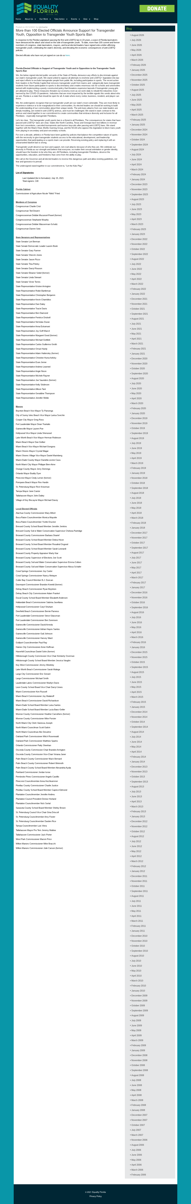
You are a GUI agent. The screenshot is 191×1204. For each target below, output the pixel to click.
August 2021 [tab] (137, 319)
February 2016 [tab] (138, 642)
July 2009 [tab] (136, 1020)
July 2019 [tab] (136, 443)
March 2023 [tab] (137, 224)
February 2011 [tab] (138, 926)
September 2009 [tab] (139, 1010)
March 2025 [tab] (137, 115)
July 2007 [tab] (136, 1130)
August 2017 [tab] (137, 552)
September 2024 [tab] (139, 144)
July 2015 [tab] (136, 677)
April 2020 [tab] (136, 398)
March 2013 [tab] (137, 806)
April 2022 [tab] (136, 279)
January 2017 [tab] (138, 587)
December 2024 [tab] (139, 129)
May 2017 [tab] (136, 567)
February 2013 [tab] (138, 811)
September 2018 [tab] (139, 488)
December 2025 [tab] (139, 75)
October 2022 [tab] (138, 249)
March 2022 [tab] (137, 284)
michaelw (43, 27)
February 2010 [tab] (138, 985)
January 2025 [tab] (138, 124)
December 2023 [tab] (139, 184)
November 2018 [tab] (139, 478)
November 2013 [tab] (139, 771)
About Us (28, 19)
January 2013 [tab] (138, 816)
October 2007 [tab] (138, 1125)
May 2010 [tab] (136, 971)
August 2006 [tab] (137, 1145)
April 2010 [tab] (136, 976)
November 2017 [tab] (139, 537)
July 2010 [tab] (136, 961)
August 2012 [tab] (137, 836)
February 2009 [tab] (138, 1045)
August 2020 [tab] (137, 378)
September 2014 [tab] (139, 727)
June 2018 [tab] (136, 503)
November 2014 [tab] (139, 717)
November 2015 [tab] (139, 657)
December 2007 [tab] (139, 1115)
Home (18, 18)
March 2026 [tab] (137, 60)
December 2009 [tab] (139, 995)
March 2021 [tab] (137, 343)
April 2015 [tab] (136, 692)
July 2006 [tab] (136, 1150)
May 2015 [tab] (136, 687)
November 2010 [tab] (139, 941)
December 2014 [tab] (139, 712)
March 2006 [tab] (137, 1170)
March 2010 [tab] (137, 980)
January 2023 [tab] (138, 234)
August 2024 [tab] (137, 149)
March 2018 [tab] (137, 518)
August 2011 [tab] (137, 896)
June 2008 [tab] (136, 1085)
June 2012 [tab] (136, 846)
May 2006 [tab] (136, 1160)
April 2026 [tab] (136, 55)
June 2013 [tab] (136, 796)
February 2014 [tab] (138, 757)
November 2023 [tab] (139, 189)
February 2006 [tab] (138, 1175)
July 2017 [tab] (136, 557)
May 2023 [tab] (136, 214)
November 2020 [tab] (139, 363)
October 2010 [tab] (138, 946)
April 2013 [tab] (136, 801)
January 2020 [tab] (138, 413)
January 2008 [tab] (138, 1110)
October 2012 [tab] (138, 831)
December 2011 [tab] (139, 876)
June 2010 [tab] (136, 966)
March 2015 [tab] (137, 697)
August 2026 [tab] (137, 35)
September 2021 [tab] (139, 314)
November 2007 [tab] (139, 1120)
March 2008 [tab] (137, 1100)
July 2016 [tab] (136, 617)
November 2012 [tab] (139, 826)
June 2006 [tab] (136, 1155)
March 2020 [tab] (137, 403)
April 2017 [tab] (136, 572)
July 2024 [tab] (136, 154)
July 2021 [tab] (136, 324)
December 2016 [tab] (139, 592)
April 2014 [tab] (136, 752)
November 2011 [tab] (139, 881)
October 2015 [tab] (138, 662)
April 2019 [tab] (136, 458)
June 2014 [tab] (136, 742)
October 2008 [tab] (138, 1065)
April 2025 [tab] (136, 110)
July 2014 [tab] (136, 737)
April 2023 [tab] (136, 219)
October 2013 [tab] (138, 776)
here (68, 55)
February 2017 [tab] (138, 582)
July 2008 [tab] (136, 1080)
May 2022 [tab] (136, 274)
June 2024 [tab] (136, 159)
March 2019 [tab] (137, 463)
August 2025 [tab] (137, 90)
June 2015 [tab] (136, 682)
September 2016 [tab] (139, 607)
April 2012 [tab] (136, 856)
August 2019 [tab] (137, 438)
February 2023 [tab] (138, 229)
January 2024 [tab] (138, 179)
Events (73, 19)
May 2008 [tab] (136, 1090)
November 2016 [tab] (139, 597)
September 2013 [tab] (139, 781)
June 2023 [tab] (136, 209)
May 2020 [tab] (136, 393)
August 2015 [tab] (137, 672)
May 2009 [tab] (136, 1030)
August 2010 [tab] (137, 956)
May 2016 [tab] (136, 627)
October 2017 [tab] (138, 543)
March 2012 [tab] (137, 861)
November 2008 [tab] (139, 1060)
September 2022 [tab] (139, 254)
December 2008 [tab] (139, 1055)
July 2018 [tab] (136, 498)
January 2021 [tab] (138, 353)
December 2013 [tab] (139, 767)
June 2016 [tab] (136, 622)
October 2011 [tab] (138, 886)
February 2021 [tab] (138, 348)
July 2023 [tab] (136, 204)
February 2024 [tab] (138, 174)
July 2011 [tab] (136, 901)
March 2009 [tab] (137, 1040)
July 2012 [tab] (136, 841)
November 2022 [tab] (139, 244)
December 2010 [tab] (139, 936)
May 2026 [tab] (136, 50)
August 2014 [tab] (137, 732)
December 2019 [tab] (139, 418)
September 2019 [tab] (139, 433)
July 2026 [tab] (136, 40)
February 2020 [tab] (138, 408)
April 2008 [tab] (136, 1095)
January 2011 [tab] (138, 931)
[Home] (37, 8)
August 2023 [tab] (137, 199)
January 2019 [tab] (138, 473)
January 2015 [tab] (138, 707)
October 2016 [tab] (138, 602)
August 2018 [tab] (137, 493)
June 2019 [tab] (136, 448)
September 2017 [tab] (139, 548)
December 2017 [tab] (139, 533)
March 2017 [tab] (137, 577)
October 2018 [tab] (138, 483)
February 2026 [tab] (138, 65)
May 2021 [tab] (136, 333)
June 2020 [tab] (136, 388)
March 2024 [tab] (137, 169)
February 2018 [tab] (138, 523)
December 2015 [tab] (139, 652)
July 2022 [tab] (136, 264)
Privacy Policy (95, 1196)
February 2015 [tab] (138, 702)
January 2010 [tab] (138, 991)
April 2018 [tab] (136, 513)
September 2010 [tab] (139, 951)
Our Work (42, 19)
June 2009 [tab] (136, 1025)
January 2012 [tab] (138, 871)
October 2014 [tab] (138, 722)
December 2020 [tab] (139, 358)
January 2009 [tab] (138, 1050)
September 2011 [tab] (139, 891)
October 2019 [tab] (138, 428)
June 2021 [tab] (136, 329)
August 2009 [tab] (137, 1015)
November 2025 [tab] (139, 80)
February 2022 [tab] (138, 289)
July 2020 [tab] (136, 383)
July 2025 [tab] (136, 95)
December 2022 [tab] (139, 239)
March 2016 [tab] (137, 637)
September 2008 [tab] (139, 1070)
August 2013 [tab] (137, 786)
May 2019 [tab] (136, 453)
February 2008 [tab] (138, 1105)
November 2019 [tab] (139, 423)
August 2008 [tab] (137, 1075)
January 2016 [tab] (138, 647)
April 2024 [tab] (136, 164)
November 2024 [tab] (139, 134)
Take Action (58, 19)
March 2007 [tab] (137, 1135)
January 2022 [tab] (138, 294)
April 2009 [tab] (136, 1035)
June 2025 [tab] (136, 100)
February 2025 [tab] (138, 120)
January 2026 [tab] (138, 70)
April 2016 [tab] (136, 632)
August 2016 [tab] (137, 612)
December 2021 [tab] (139, 299)
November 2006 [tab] (139, 1140)
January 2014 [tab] (138, 761)
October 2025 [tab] (138, 85)
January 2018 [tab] (138, 528)
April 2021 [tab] (136, 339)
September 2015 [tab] (139, 667)
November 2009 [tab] (139, 1000)
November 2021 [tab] (139, 304)
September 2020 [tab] (139, 373)
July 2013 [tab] (136, 791)
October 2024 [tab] (138, 139)
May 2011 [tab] (136, 911)
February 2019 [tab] (138, 468)
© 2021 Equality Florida (95, 1192)
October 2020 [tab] (138, 368)
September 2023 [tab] (139, 194)
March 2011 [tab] (137, 921)
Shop (96, 18)
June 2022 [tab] (136, 269)
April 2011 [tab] (136, 916)
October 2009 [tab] (138, 1005)
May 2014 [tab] (136, 747)
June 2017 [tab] (136, 562)
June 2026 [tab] (136, 45)
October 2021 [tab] (138, 309)
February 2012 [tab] (138, 866)
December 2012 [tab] (139, 821)
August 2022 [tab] (137, 259)
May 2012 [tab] (136, 851)
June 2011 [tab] (136, 906)
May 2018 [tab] (136, 508)
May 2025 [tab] (136, 105)
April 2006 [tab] (136, 1165)
